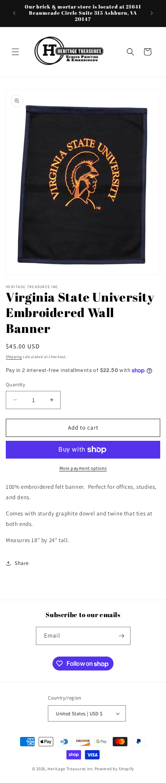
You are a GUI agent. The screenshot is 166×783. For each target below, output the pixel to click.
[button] (15, 51)
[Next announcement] (151, 13)
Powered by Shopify (114, 768)
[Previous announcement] (14, 13)
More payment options (83, 468)
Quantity (15, 384)
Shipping (14, 356)
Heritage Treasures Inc (70, 768)
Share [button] (22, 563)
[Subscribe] (121, 636)
